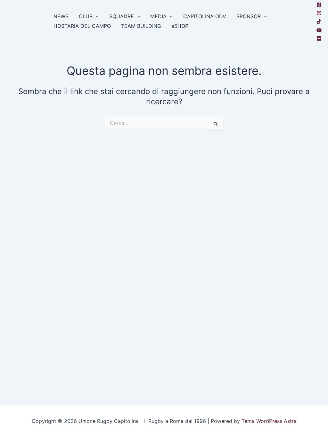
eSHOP (179, 26)
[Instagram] (319, 13)
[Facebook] (319, 4)
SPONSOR (248, 16)
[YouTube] (319, 30)
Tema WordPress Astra (269, 421)
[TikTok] (319, 21)
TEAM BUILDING (141, 26)
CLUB (86, 16)
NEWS (61, 16)
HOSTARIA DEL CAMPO (82, 26)
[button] (96, 16)
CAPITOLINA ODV (204, 16)
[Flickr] (319, 38)
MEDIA (158, 16)
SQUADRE (121, 16)
